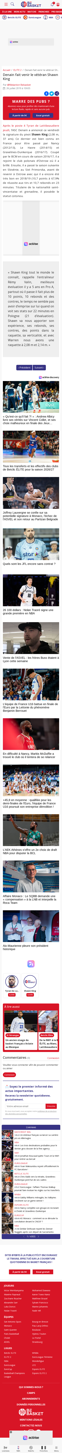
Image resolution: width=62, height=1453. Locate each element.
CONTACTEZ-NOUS (31, 1425)
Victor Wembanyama (14, 1290)
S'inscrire (51, 1106)
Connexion (53, 1058)
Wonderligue (38, 1361)
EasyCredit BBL (22, 1132)
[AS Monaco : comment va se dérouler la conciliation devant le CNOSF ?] (7, 1218)
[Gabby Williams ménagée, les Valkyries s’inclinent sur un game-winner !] (7, 1198)
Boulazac (36, 1329)
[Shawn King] (30, 981)
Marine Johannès (40, 1306)
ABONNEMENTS (31, 1398)
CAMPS (31, 1393)
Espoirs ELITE (21, 1205)
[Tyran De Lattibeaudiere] (11, 981)
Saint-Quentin (10, 1329)
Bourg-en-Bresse (40, 1321)
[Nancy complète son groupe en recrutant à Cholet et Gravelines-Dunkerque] (7, 1208)
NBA (51, 17)
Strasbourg (37, 1342)
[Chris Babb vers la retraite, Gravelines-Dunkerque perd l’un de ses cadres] (7, 1177)
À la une (7, 11)
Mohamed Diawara (41, 1290)
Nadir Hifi (36, 1310)
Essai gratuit (43, 115)
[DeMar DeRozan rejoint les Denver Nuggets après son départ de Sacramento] (7, 1229)
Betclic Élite (47, 1035)
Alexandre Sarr (11, 1302)
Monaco (8, 1325)
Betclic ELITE (14, 17)
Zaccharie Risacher (13, 1298)
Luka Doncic (10, 1306)
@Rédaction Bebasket (19, 84)
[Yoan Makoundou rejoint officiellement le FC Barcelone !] (7, 1166)
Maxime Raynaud (12, 1294)
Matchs (32, 11)
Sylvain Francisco (40, 1302)
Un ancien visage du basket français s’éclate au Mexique (19, 1044)
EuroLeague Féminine (42, 1357)
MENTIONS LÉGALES (31, 1419)
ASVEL (7, 1342)
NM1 (16, 1152)
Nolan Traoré (10, 1310)
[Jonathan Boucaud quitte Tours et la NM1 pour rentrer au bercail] (7, 1156)
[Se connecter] (58, 4)
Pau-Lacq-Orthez (40, 1325)
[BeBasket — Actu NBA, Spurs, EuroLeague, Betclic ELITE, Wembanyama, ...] (31, 4)
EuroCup (19, 1215)
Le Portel (36, 1337)
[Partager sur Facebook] (46, 93)
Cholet (7, 1337)
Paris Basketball (11, 1333)
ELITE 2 (17, 70)
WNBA (17, 1194)
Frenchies (43, 11)
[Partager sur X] (51, 93)
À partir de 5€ (20, 115)
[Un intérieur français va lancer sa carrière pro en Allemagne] (7, 1135)
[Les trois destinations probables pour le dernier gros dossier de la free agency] (7, 1145)
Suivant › (39, 367)
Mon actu (19, 11)
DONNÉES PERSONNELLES (31, 1404)
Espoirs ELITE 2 (39, 1373)
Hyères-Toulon (39, 1333)
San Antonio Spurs (12, 1321)
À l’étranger (13, 1035)
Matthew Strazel (39, 1298)
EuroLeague (35, 17)
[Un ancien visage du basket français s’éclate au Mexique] (20, 1021)
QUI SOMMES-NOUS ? (31, 1387)
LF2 (34, 1365)
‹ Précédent (24, 367)
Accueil (6, 70)
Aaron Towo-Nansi (41, 1294)
